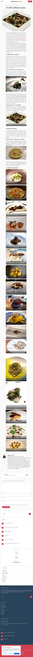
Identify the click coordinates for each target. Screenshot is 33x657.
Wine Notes (3, 581)
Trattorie (3, 575)
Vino (21, 649)
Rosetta (6, 620)
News (29, 649)
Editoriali (18, 5)
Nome (3, 493)
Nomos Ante (7, 624)
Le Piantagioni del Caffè (18, 40)
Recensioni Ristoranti (5, 573)
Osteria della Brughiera (16, 562)
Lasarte (16, 552)
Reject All (11, 653)
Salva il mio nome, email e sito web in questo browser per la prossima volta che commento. (15, 504)
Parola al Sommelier (5, 572)
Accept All (16, 653)
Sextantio (16, 557)
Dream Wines (4, 570)
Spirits (25, 649)
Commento (4, 482)
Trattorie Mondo (4, 578)
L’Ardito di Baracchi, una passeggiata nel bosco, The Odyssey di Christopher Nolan (16, 623)
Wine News (2, 612)
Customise (5, 653)
